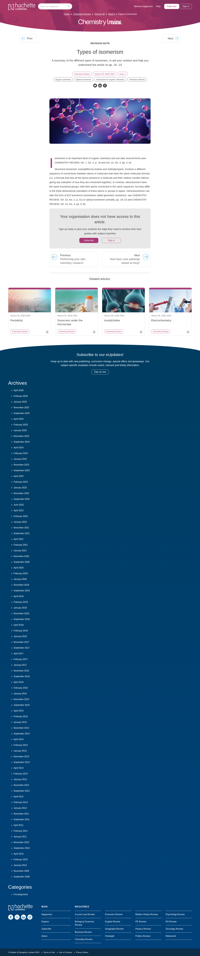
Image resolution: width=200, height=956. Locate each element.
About (44, 936)
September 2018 (22, 619)
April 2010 (19, 854)
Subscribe (172, 6)
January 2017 (20, 665)
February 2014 (21, 745)
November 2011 (21, 814)
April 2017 (19, 653)
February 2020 (21, 573)
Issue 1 (111, 14)
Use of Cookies (65, 952)
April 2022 (19, 510)
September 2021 (22, 533)
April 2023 (19, 476)
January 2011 (20, 836)
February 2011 (21, 831)
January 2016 (20, 693)
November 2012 (21, 785)
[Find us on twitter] (17, 917)
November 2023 (21, 465)
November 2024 (21, 436)
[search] (55, 6)
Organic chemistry (63, 79)
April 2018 (19, 625)
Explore (45, 921)
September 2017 (22, 648)
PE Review (140, 921)
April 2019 (19, 596)
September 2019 (22, 590)
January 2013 (20, 779)
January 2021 (20, 550)
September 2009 (22, 876)
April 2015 (19, 711)
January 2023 (20, 487)
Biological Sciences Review (84, 923)
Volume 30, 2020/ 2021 (105, 74)
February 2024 (21, 453)
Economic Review (114, 914)
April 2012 (19, 796)
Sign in (185, 6)
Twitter (95, 85)
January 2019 (20, 608)
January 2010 (20, 865)
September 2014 (22, 733)
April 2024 (19, 447)
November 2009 (21, 871)
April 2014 (19, 739)
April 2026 (19, 390)
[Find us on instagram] (29, 917)
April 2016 (19, 682)
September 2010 (22, 848)
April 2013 (19, 768)
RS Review (171, 921)
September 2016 (22, 676)
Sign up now (100, 372)
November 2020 (21, 556)
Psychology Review (175, 914)
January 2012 (20, 808)
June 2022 (19, 505)
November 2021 (21, 527)
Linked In (100, 85)
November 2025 (21, 407)
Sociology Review (174, 929)
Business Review (83, 932)
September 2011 (22, 819)
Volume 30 (99, 14)
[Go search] (69, 6)
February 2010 (21, 859)
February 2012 (21, 802)
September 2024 (22, 442)
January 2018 (20, 636)
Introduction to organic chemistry (110, 79)
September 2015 (22, 705)
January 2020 (20, 579)
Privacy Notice (82, 952)
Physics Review (143, 929)
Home (67, 14)
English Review (112, 921)
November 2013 (21, 756)
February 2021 (21, 545)
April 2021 (19, 539)
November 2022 (21, 493)
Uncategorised (21, 894)
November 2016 (21, 671)
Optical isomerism (83, 79)
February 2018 (21, 630)
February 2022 (21, 516)
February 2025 (21, 425)
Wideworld (171, 936)
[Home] (21, 6)
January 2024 (20, 459)
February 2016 (21, 688)
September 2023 (22, 470)
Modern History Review (146, 914)
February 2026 (21, 396)
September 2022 (22, 499)
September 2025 (22, 413)
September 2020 (22, 562)
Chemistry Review (82, 14)
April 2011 (18, 825)
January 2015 (20, 722)
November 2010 (21, 842)
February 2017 (21, 659)
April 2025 (19, 419)
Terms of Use (49, 952)
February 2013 (21, 774)
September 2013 (22, 762)
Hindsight (109, 936)
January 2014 (20, 751)
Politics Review (142, 936)
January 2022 (20, 522)
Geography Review (114, 929)
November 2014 (21, 728)
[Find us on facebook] (10, 917)
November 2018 (21, 613)
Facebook (105, 85)
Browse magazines (143, 6)
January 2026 (20, 402)
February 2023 (21, 482)
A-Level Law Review (85, 914)
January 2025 (20, 430)
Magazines (46, 914)
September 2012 (22, 791)
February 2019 (21, 602)
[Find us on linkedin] (23, 917)
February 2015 (21, 716)
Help (158, 6)
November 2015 (21, 699)
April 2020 (19, 568)
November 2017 (21, 642)
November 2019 (21, 585)
